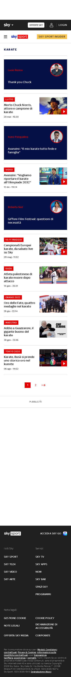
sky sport (11, 556)
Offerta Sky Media (16, 635)
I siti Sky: (9, 548)
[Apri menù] (5, 37)
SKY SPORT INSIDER (52, 36)
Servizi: (40, 548)
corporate (43, 635)
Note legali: (10, 609)
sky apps (42, 564)
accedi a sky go (50, 533)
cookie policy (45, 618)
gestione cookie (15, 618)
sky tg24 (10, 564)
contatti (32, 657)
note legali (12, 625)
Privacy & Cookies (27, 652)
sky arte (10, 579)
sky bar (41, 579)
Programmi (43, 594)
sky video (10, 571)
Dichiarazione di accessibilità (46, 626)
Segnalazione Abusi (41, 671)
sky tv (40, 556)
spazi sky (42, 586)
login (63, 24)
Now (39, 571)
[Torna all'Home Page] (19, 37)
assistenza (19, 657)
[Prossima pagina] (43, 385)
